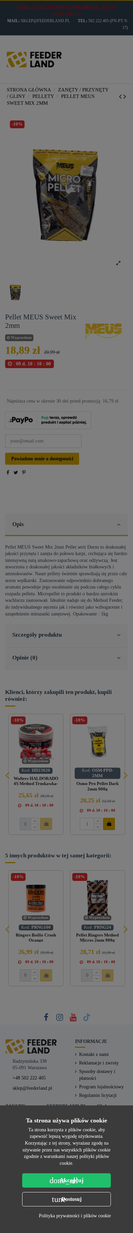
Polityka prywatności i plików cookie (75, 1215)
